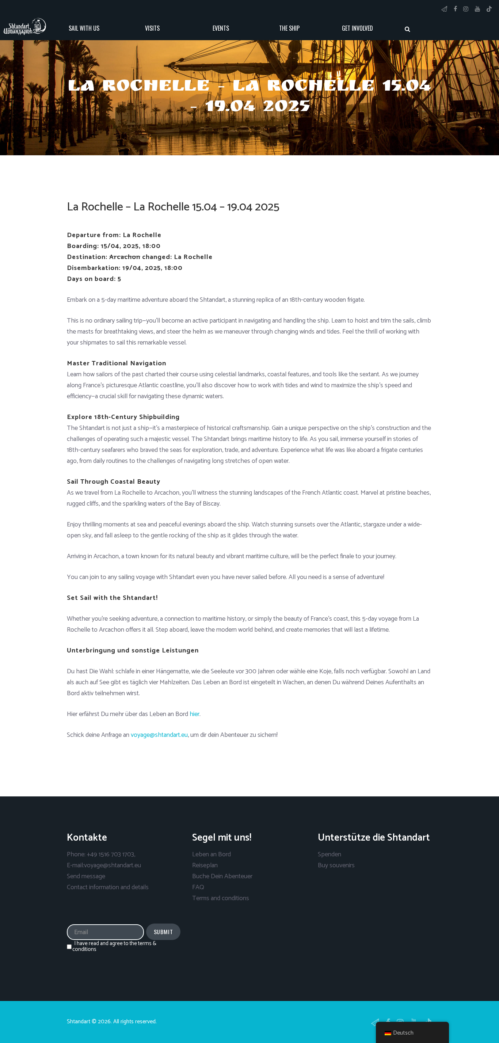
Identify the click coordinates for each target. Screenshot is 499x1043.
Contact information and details (108, 887)
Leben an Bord (211, 854)
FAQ (198, 887)
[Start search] (407, 29)
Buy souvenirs (336, 865)
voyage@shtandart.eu (159, 735)
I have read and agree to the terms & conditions (114, 946)
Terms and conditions (220, 898)
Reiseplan (205, 865)
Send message (86, 876)
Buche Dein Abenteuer (222, 876)
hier (194, 714)
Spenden (329, 854)
